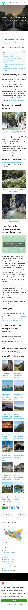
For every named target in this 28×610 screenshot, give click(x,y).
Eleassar (6, 220)
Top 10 (5, 550)
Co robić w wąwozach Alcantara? (12, 57)
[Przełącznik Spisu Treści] (23, 52)
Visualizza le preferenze (14, 604)
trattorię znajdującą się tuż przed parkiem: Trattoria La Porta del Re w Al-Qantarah (14, 318)
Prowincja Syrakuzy (8, 556)
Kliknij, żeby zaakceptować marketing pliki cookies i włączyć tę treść (14, 244)
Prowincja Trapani (8, 554)
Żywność (6, 558)
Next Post (21, 514)
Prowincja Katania (8, 559)
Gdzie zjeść (6, 62)
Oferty (5, 569)
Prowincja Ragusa (8, 565)
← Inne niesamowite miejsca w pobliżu (14, 39)
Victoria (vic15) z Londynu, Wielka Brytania (12, 131)
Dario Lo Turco (15, 20)
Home (14, 576)
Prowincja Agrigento (9, 567)
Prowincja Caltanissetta (10, 563)
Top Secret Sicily (13, 2)
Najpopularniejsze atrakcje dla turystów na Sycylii (14, 69)
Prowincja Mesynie (8, 570)
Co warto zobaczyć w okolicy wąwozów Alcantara (14, 65)
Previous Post (8, 514)
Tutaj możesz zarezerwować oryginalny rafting (13, 162)
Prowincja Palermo (8, 552)
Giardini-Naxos (12, 100)
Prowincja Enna (7, 561)
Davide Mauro (6, 190)
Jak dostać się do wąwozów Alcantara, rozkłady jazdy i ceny (13, 60)
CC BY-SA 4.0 (13, 190)
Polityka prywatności (21, 608)
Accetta (14, 601)
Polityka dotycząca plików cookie (9, 608)
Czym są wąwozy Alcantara (10, 55)
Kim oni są (14, 579)
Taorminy (21, 100)
